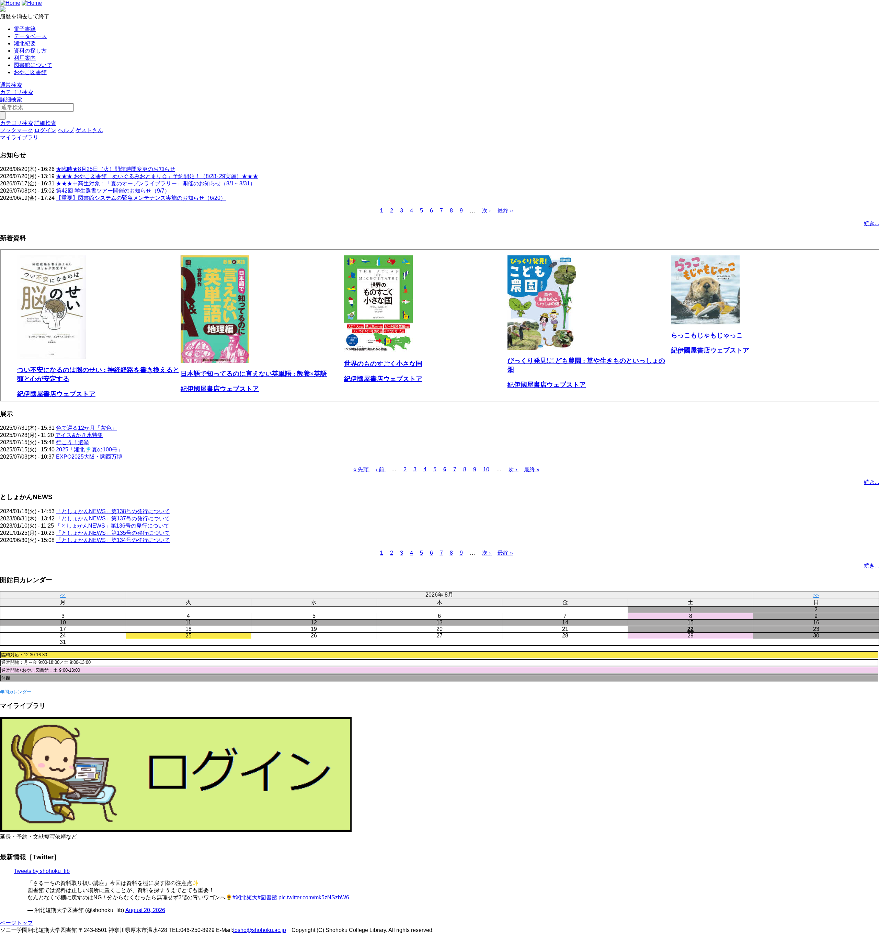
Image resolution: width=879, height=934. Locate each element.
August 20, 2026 (145, 910)
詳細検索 (11, 99)
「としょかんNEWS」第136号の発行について (112, 526)
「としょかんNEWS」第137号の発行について (113, 518)
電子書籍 (25, 29)
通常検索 (11, 85)
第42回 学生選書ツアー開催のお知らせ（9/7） (113, 191)
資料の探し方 (30, 51)
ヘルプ (66, 130)
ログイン (45, 130)
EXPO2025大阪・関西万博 (89, 457)
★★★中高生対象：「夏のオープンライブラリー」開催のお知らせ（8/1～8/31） (155, 183)
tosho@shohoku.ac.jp (259, 930)
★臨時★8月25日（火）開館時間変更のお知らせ (115, 169)
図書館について (33, 65)
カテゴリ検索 (16, 92)
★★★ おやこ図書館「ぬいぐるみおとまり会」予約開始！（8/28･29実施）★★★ (157, 176)
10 (486, 469)
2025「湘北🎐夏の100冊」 (89, 449)
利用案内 (25, 58)
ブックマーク (16, 130)
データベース (30, 36)
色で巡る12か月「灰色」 (86, 428)
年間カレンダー (15, 691)
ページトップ (16, 923)
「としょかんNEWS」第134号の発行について (113, 540)
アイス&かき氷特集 (79, 435)
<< (63, 595)
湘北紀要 (25, 43)
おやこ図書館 (30, 72)
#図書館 (267, 897)
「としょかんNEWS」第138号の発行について (113, 511)
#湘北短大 (245, 897)
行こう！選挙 (72, 442)
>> (816, 595)
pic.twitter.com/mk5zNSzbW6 (313, 897)
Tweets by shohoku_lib (42, 871)
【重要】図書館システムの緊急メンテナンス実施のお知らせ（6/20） (141, 198)
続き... (871, 223)
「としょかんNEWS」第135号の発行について (113, 533)
